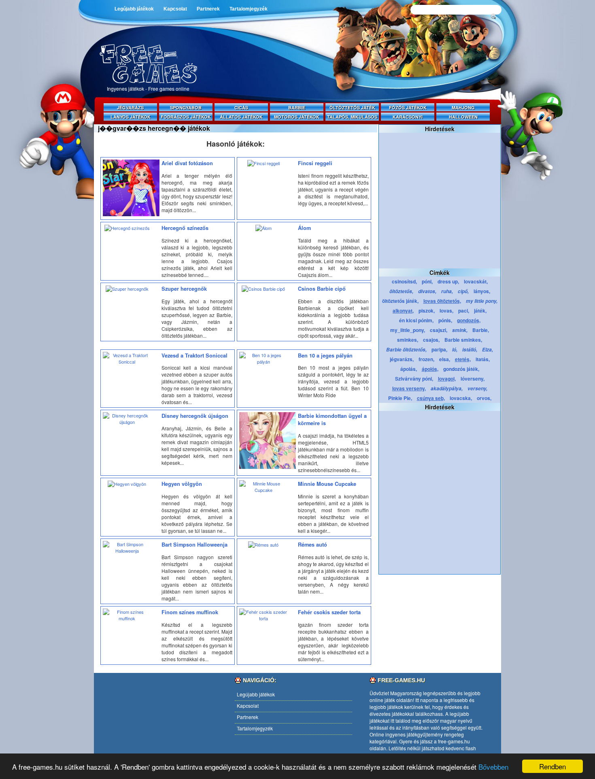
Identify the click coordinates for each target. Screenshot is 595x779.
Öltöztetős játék (352, 107)
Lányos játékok (130, 117)
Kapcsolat (175, 9)
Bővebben (493, 767)
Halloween (463, 117)
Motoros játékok (296, 117)
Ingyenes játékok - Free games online (148, 88)
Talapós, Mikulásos (352, 117)
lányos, (482, 291)
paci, (463, 310)
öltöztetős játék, (400, 300)
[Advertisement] (354, 82)
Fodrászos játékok (186, 117)
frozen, (426, 359)
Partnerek (208, 9)
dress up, (448, 281)
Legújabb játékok (134, 9)
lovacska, (461, 398)
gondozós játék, (461, 368)
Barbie (296, 107)
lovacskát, (476, 281)
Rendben (552, 766)
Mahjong (463, 107)
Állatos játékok (241, 117)
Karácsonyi (408, 117)
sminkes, (407, 339)
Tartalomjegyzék (249, 9)
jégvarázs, (402, 359)
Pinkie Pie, (400, 398)
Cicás (241, 107)
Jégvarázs (130, 107)
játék (390, 699)
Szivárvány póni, (414, 378)
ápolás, (408, 368)
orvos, (484, 398)
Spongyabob (186, 107)
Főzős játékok (408, 107)
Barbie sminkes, (463, 339)
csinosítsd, (404, 281)
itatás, (483, 359)
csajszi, (438, 330)
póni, (427, 281)
